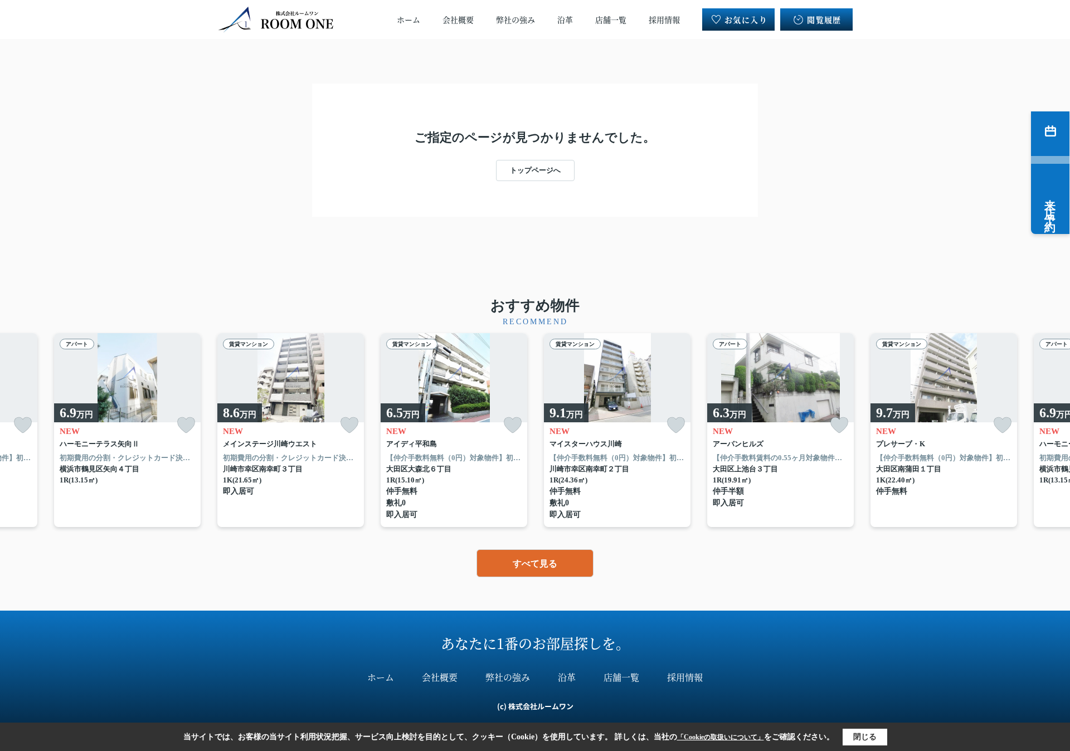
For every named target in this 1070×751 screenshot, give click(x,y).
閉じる (865, 737)
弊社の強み (515, 19)
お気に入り (745, 19)
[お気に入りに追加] (23, 425)
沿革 (565, 19)
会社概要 (458, 19)
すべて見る (535, 563)
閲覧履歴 (824, 19)
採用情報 (664, 19)
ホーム (408, 19)
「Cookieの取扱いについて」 (720, 737)
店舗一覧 (610, 19)
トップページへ (535, 170)
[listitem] (290, 430)
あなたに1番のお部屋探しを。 (535, 643)
